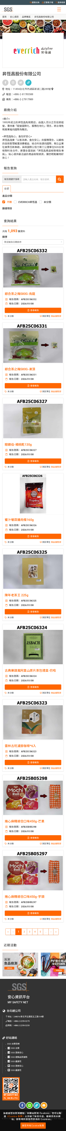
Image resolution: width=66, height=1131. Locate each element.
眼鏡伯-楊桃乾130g (18, 444)
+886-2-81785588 (23, 94)
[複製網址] (37, 1105)
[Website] (28, 82)
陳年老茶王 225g (16, 595)
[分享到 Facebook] (22, 1105)
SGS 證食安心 (17, 1052)
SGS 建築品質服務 (19, 1057)
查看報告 (34, 310)
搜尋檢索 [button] (61, 2)
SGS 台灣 (15, 1048)
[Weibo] (20, 82)
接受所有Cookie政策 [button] (33, 1125)
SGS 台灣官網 (13, 1044)
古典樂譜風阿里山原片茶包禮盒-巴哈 (30, 670)
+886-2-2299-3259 (21, 1025)
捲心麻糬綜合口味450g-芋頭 (24, 897)
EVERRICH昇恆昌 (27, 202)
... (46, 932)
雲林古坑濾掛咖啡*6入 (20, 746)
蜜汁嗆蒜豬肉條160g (19, 520)
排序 (4, 236)
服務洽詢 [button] (35, 2)
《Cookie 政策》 (15, 1116)
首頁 (4, 17)
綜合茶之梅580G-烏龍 (20, 294)
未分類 (47, 202)
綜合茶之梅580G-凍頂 (20, 369)
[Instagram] (13, 82)
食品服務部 (56, 316)
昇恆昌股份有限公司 (44, 17)
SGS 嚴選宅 (16, 1061)
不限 (9, 202)
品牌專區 (26, 17)
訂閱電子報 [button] (48, 2)
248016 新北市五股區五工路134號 (29, 1016)
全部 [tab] (6, 188)
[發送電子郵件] (44, 1105)
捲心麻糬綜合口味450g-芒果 (24, 821)
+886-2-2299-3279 (21, 1021)
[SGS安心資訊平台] (11, 1089)
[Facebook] (5, 82)
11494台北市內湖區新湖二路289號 (32, 89)
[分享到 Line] (29, 1105)
